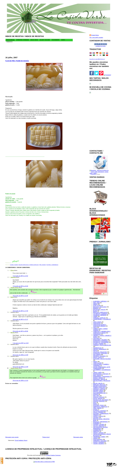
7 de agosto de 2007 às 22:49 (20, 343)
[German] (97, 53)
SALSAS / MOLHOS (98, 426)
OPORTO (95, 394)
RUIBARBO (96, 423)
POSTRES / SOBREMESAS (52, 264)
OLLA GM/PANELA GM (99, 393)
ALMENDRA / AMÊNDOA (100, 301)
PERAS (95, 404)
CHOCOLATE (96, 323)
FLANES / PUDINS (14, 264)
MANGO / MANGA (98, 378)
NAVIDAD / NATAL (98, 390)
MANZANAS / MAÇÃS (99, 379)
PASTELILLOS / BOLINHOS (100, 400)
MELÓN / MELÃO (98, 383)
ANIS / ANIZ (96, 302)
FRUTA (95, 350)
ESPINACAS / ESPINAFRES (101, 342)
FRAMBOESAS (97, 348)
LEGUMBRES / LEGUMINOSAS (102, 369)
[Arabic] (104, 55)
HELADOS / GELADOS (99, 356)
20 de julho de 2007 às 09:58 (20, 331)
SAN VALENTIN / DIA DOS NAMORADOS (100, 428)
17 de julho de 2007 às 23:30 (20, 286)
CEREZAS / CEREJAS (99, 318)
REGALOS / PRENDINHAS (100, 421)
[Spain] (100, 53)
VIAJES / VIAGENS (98, 442)
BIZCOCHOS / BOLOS (99, 309)
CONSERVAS (97, 334)
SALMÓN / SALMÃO (98, 424)
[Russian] (90, 55)
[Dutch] (107, 53)
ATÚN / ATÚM (97, 305)
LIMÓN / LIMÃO (97, 372)
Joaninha (13, 277)
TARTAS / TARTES (98, 432)
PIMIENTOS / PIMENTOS (100, 406)
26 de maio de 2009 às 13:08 (20, 355)
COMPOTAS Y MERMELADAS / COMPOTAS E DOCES (102, 332)
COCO (95, 327)
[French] (94, 53)
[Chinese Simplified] (107, 55)
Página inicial (45, 437)
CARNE (95, 316)
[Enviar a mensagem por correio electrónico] (19, 262)
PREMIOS (96, 415)
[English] (90, 53)
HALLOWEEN (97, 354)
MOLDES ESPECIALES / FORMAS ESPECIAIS (28, 264)
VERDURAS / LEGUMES (100, 441)
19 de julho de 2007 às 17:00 (20, 311)
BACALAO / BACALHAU (99, 307)
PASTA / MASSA (97, 398)
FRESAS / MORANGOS (99, 349)
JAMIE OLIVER (97, 363)
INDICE (95, 361)
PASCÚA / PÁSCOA (98, 397)
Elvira (12, 270)
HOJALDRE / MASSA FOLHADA (102, 359)
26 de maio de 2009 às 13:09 (20, 366)
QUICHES (96, 417)
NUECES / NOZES (98, 391)
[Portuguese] (94, 55)
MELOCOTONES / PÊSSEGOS (101, 380)
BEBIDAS (95, 308)
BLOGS (95, 311)
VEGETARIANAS (97, 439)
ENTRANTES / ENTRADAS (100, 341)
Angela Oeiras (15, 287)
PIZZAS (95, 409)
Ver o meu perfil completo (96, 37)
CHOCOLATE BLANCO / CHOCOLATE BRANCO (99, 325)
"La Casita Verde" (93, 174)
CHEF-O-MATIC (97, 322)
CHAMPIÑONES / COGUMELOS (102, 319)
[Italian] (104, 53)
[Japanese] (97, 55)
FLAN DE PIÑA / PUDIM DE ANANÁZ (17, 61)
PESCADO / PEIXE (98, 405)
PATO (94, 402)
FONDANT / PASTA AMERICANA (102, 345)
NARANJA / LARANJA (99, 389)
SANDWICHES (97, 430)
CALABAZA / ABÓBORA (99, 315)
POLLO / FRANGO (98, 412)
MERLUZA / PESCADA (99, 385)
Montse (13, 332)
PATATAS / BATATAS (99, 401)
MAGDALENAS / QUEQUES (100, 374)
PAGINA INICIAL (10, 39)
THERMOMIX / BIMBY (99, 436)
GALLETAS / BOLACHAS (100, 352)
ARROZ (95, 304)
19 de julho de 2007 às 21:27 (20, 319)
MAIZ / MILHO (97, 375)
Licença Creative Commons (53, 455)
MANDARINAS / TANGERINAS (101, 376)
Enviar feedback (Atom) (21, 440)
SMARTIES (96, 431)
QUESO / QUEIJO (98, 416)
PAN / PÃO (96, 395)
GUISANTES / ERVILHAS (100, 353)
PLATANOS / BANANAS (99, 410)
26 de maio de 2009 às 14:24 (20, 380)
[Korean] (100, 55)
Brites (12, 297)
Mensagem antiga (78, 437)
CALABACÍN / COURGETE (100, 313)
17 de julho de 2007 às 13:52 (20, 276)
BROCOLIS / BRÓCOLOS (100, 312)
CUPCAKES (96, 338)
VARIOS (95, 438)
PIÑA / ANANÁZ (42, 264)
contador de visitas (101, 46)
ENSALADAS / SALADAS (100, 339)
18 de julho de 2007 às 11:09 (20, 295)
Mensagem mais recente (11, 437)
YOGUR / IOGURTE (98, 443)
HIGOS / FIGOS (97, 357)
